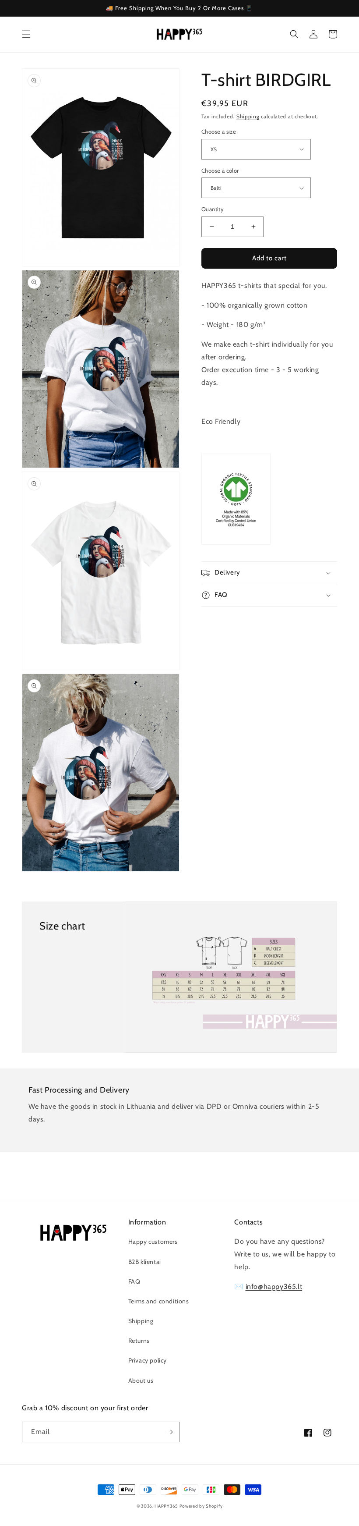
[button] (26, 34)
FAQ (134, 1281)
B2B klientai (144, 1262)
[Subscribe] (169, 1432)
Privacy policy (147, 1360)
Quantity (212, 209)
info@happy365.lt (274, 1286)
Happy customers (153, 1242)
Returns (139, 1341)
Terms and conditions (158, 1301)
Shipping (248, 116)
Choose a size (218, 131)
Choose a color (220, 170)
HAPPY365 (166, 1506)
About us (141, 1380)
